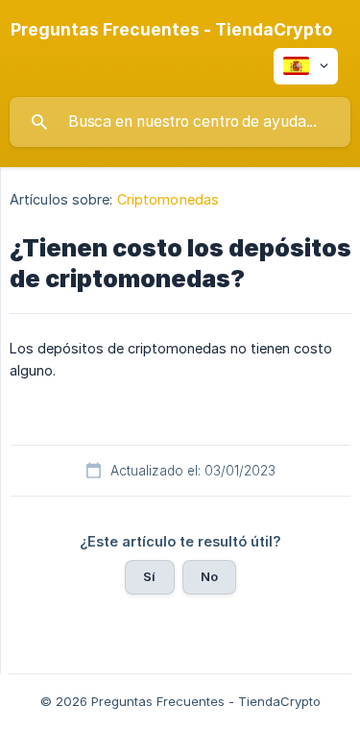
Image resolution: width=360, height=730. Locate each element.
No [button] (209, 576)
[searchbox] (180, 122)
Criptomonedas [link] (168, 199)
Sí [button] (149, 576)
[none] (171, 30)
